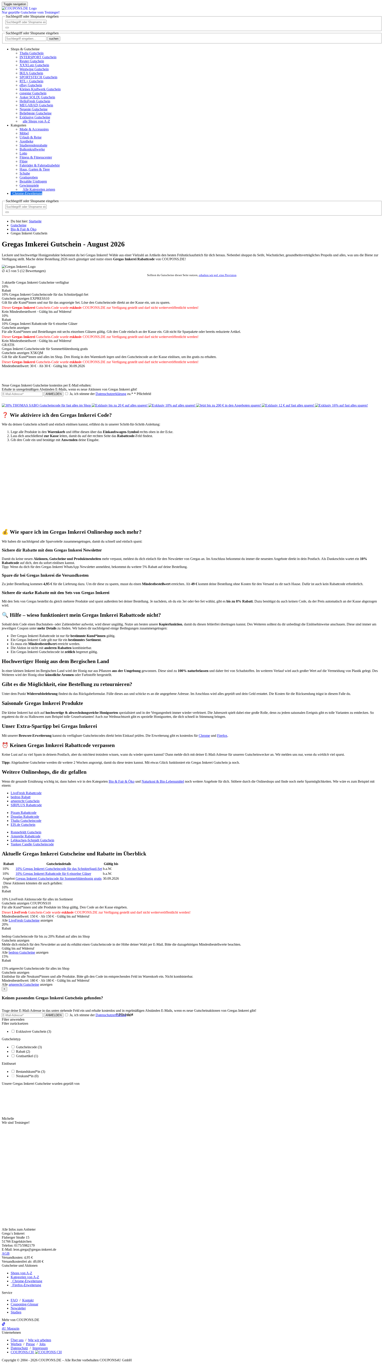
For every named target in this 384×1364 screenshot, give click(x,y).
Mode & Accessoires (34, 129)
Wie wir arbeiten (39, 1340)
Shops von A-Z (21, 1273)
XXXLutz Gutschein (34, 65)
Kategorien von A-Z (25, 1277)
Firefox (222, 735)
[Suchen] (7, 27)
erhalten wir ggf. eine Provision (217, 275)
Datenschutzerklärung (111, 394)
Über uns (17, 1340)
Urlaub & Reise (31, 137)
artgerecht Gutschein (25, 801)
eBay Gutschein (31, 85)
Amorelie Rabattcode (25, 836)
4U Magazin (10, 1328)
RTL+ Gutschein (31, 81)
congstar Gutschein (33, 93)
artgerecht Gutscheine (24, 984)
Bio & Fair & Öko (121, 781)
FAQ (14, 1300)
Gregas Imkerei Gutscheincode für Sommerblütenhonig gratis (59, 878)
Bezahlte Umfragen (33, 181)
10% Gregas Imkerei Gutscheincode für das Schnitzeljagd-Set (59, 869)
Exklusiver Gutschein (33, 1031)
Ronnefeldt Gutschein (26, 832)
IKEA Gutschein (31, 73)
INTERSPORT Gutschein (38, 57)
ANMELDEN (54, 394)
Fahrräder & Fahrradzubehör (40, 165)
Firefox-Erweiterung (26, 1285)
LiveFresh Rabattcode (26, 793)
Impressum (40, 1348)
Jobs (42, 1344)
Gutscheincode (29, 1047)
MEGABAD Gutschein (36, 105)
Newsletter (18, 1308)
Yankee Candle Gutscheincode (32, 844)
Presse (30, 1344)
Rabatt (23, 1051)
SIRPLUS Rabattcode (26, 805)
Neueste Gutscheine (34, 109)
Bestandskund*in (30, 1071)
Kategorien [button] (18, 125)
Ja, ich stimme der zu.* (110, 394)
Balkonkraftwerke (32, 149)
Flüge (24, 161)
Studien (16, 1312)
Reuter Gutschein (32, 61)
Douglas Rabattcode (25, 816)
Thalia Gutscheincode (26, 820)
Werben (16, 1344)
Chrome (204, 735)
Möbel (24, 133)
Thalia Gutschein (32, 53)
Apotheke (26, 141)
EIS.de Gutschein (23, 825)
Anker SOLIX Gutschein (37, 97)
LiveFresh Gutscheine (24, 920)
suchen (53, 38)
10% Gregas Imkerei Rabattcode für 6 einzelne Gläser (53, 873)
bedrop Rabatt (20, 797)
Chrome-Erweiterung (27, 193)
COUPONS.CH (23, 1352)
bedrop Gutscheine (22, 952)
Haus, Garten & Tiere (35, 169)
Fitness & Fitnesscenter (36, 157)
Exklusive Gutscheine (35, 117)
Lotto (23, 153)
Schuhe (25, 173)
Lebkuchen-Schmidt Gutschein (32, 840)
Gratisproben (29, 177)
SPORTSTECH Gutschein (38, 77)
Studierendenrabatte (33, 145)
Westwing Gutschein (34, 69)
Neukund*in (27, 1076)
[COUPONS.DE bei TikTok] (3, 1324)
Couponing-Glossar (24, 1304)
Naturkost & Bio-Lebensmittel (163, 781)
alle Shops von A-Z (36, 121)
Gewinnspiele (29, 185)
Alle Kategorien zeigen (39, 189)
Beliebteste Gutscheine (36, 113)
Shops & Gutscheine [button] (25, 49)
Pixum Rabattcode (23, 812)
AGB (6, 1253)
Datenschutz (19, 1348)
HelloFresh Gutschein (35, 101)
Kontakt (28, 1300)
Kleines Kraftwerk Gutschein (40, 89)
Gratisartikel (27, 1056)
